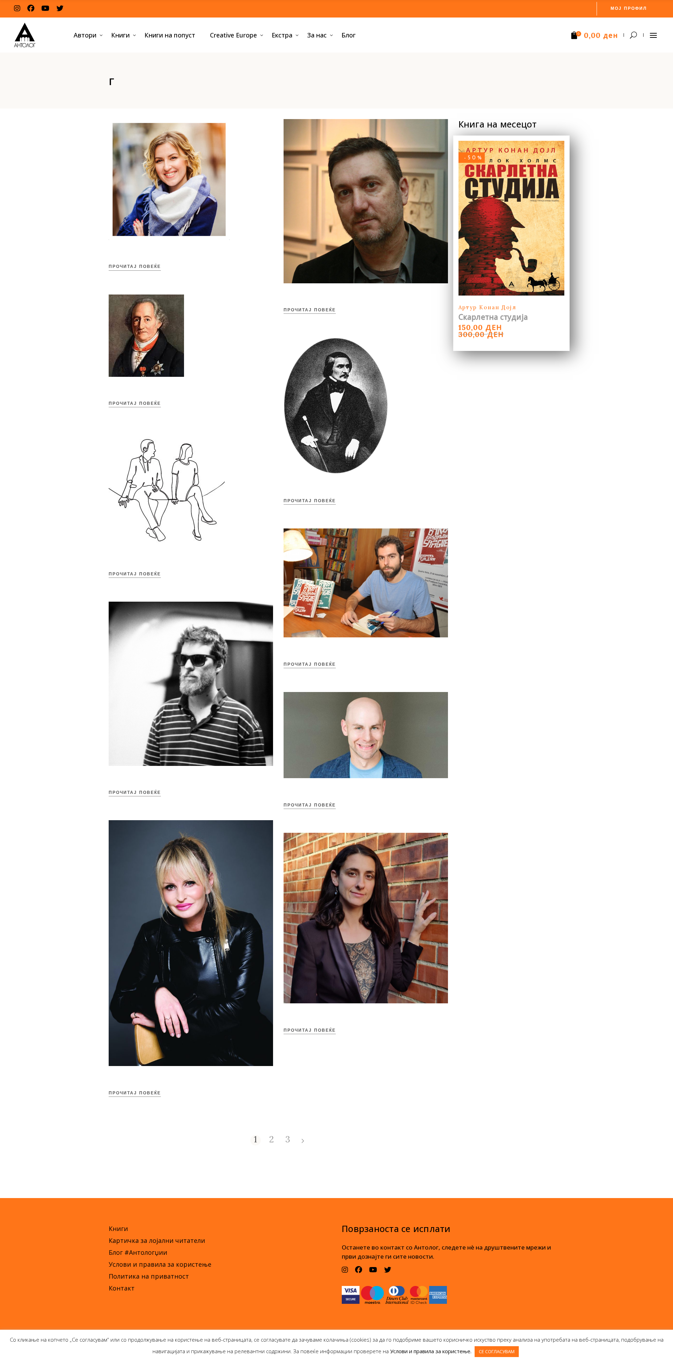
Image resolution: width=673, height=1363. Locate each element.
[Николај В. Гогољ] (336, 406)
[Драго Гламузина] (366, 201)
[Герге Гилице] (191, 684)
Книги (118, 1228)
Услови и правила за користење (160, 1264)
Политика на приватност (149, 1276)
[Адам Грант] (366, 735)
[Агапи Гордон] (167, 489)
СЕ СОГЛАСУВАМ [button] (497, 1351)
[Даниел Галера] (366, 582)
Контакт (122, 1288)
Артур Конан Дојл (487, 307)
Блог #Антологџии (138, 1252)
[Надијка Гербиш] (169, 179)
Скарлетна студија (493, 317)
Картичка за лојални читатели (157, 1240)
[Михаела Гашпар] (191, 943)
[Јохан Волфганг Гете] (146, 336)
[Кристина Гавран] (366, 918)
